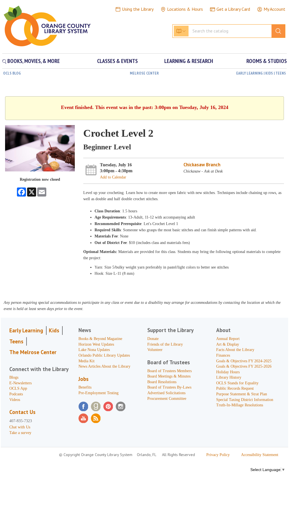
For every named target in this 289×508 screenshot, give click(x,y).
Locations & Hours (185, 9)
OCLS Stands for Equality (237, 383)
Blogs (13, 377)
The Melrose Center (32, 352)
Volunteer (155, 350)
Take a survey (20, 433)
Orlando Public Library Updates (104, 355)
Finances (223, 355)
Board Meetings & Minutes (169, 376)
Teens (16, 341)
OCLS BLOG (12, 73)
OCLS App (18, 388)
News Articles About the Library (104, 366)
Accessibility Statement (259, 455)
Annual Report (228, 339)
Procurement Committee (166, 398)
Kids (54, 330)
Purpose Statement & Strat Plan (241, 394)
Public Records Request (235, 388)
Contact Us (22, 412)
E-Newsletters (20, 383)
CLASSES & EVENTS (117, 61)
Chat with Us (19, 427)
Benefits (84, 387)
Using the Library (138, 9)
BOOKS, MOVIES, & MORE (33, 61)
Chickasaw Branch (201, 165)
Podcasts (16, 394)
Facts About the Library (235, 350)
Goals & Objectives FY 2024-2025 (244, 361)
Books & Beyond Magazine (100, 339)
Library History (228, 377)
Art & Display (227, 344)
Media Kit (86, 361)
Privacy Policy (218, 455)
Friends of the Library (165, 344)
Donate (153, 339)
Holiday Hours (228, 372)
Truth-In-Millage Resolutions (239, 405)
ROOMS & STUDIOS (266, 61)
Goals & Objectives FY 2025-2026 (244, 366)
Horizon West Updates (96, 344)
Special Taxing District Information (244, 400)
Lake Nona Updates (94, 350)
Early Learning (26, 330)
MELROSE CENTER (144, 73)
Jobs (83, 379)
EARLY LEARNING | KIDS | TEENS (261, 73)
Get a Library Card (233, 9)
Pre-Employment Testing (98, 393)
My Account (274, 9)
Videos (14, 400)
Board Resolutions (161, 382)
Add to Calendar (113, 177)
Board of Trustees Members (169, 371)
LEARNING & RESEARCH (188, 61)
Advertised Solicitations (166, 393)
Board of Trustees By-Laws (169, 387)
